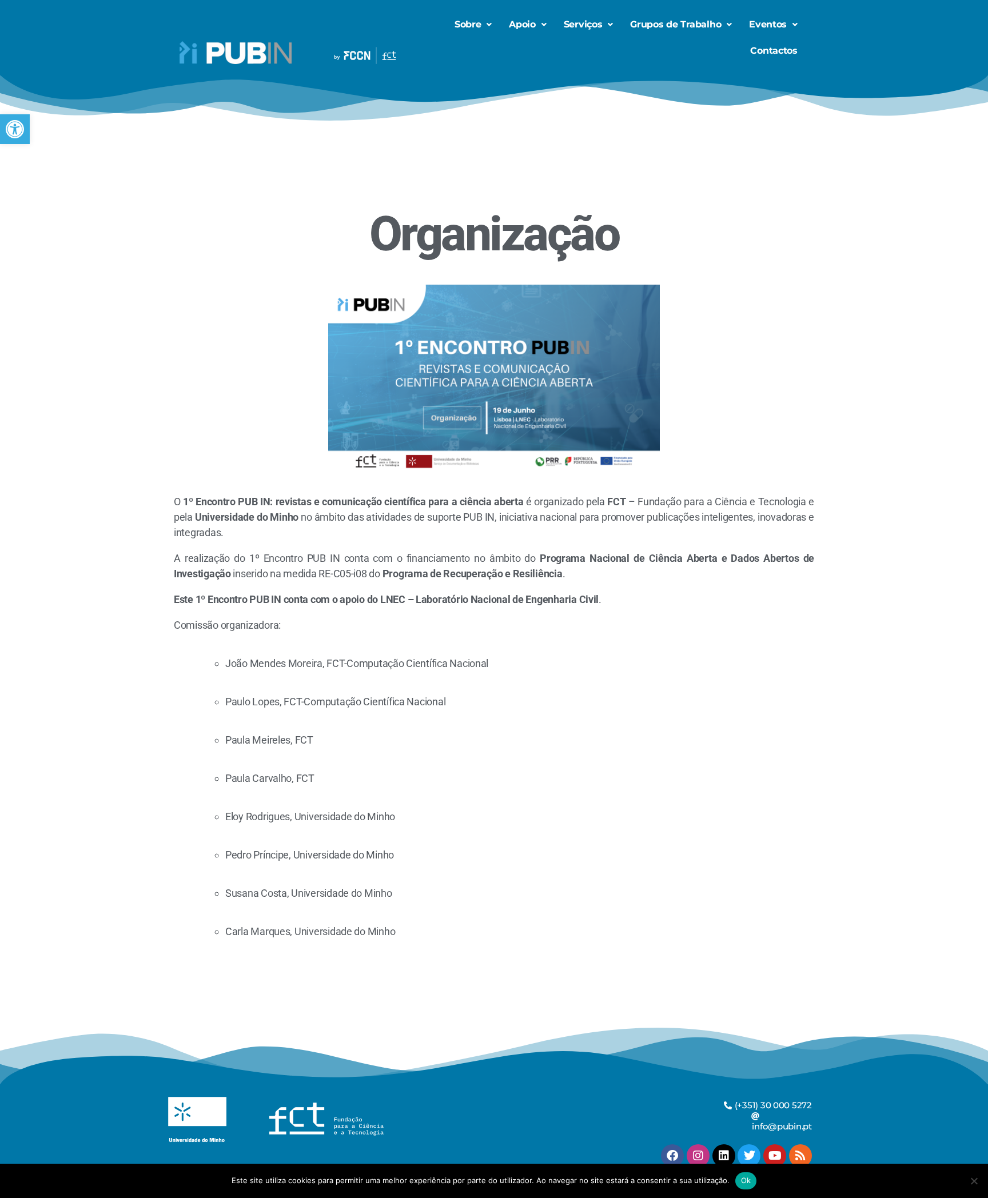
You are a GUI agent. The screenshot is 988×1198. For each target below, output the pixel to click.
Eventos (768, 24)
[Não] (973, 1181)
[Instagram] (698, 1155)
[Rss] (800, 1155)
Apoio (522, 24)
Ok (746, 1180)
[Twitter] (749, 1155)
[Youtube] (774, 1155)
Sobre (468, 24)
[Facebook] (672, 1155)
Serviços (583, 24)
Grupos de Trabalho (675, 24)
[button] (15, 129)
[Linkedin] (723, 1155)
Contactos (774, 50)
